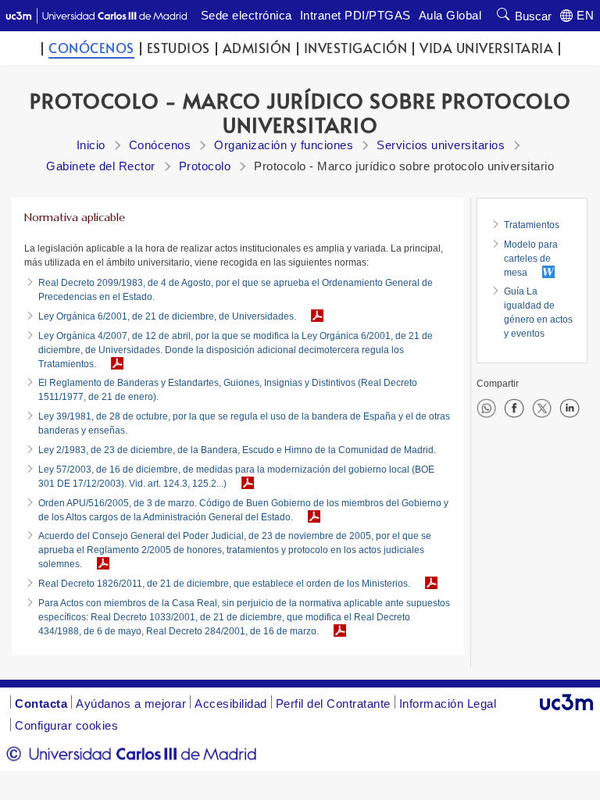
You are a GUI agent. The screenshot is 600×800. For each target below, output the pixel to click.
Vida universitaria (486, 48)
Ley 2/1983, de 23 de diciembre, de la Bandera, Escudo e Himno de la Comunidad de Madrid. (237, 450)
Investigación (356, 48)
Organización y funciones (283, 145)
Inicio (91, 145)
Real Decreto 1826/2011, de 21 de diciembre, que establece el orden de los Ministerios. (224, 583)
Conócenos (91, 48)
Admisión (257, 48)
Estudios (178, 48)
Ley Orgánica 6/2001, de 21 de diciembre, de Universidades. (167, 316)
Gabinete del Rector (100, 166)
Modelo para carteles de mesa (531, 258)
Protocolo (205, 166)
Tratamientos (531, 225)
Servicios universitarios (441, 145)
